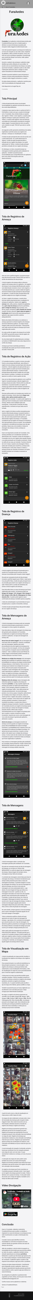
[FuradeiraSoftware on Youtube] (10, 1297)
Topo (2, 1287)
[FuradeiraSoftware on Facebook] (10, 1295)
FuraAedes (5, 89)
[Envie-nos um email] (10, 1294)
